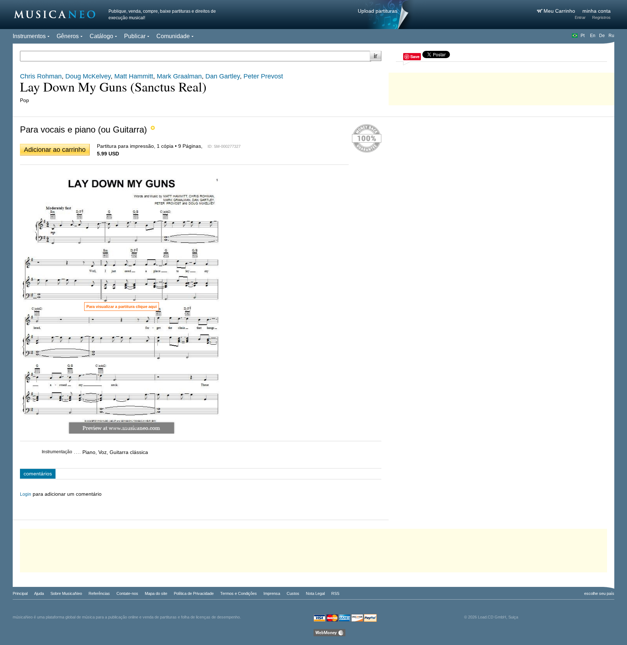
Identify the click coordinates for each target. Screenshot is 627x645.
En (592, 35)
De (602, 35)
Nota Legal (315, 593)
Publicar (135, 36)
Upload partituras (377, 11)
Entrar (580, 17)
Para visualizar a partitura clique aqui (121, 306)
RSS (335, 593)
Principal (20, 593)
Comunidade (173, 36)
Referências (99, 593)
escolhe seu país (599, 593)
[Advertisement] (501, 87)
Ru (611, 35)
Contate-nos (127, 593)
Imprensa (271, 593)
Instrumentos (29, 36)
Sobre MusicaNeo (66, 593)
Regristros (601, 17)
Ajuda (39, 593)
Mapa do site (156, 593)
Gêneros (68, 36)
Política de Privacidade (194, 593)
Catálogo (101, 36)
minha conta (596, 11)
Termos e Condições (238, 593)
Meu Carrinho (560, 11)
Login (25, 494)
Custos (293, 593)
